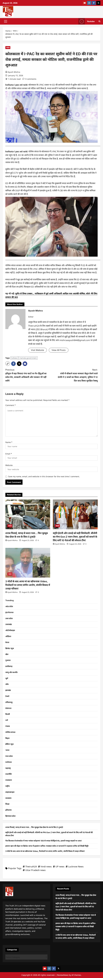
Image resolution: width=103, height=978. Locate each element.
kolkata (14, 358)
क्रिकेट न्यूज (9, 648)
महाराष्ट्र (8, 768)
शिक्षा (7, 804)
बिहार (7, 738)
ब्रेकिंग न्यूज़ (9, 744)
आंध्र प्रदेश (9, 606)
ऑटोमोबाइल (10, 630)
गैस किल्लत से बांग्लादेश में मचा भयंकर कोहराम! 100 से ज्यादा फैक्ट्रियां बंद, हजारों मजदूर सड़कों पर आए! (43, 841)
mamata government (28, 358)
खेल (6, 654)
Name (8, 442)
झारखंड (8, 690)
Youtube (91, 21)
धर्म (6, 720)
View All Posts (59, 350)
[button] (5, 21)
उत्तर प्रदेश (9, 618)
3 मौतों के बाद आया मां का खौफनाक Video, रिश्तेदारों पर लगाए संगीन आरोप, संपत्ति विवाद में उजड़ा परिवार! (27, 585)
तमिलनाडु (8, 702)
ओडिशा (8, 636)
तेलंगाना (8, 708)
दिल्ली (7, 714)
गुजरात (8, 660)
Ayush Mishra (14, 72)
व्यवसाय (8, 798)
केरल (7, 642)
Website (9, 465)
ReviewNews (62, 975)
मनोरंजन (8, 762)
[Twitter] (98, 3)
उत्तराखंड (8, 624)
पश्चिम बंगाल (10, 732)
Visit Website (37, 350)
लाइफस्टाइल (9, 792)
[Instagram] (89, 3)
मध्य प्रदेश (9, 756)
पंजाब (7, 726)
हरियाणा (8, 810)
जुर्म (6, 678)
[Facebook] (94, 3)
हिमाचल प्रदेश (10, 816)
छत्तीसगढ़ (8, 666)
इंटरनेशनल (9, 612)
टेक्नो (7, 696)
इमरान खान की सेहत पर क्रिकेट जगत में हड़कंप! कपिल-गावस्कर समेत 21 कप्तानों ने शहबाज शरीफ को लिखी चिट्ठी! (47, 846)
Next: (78, 375)
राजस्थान (8, 780)
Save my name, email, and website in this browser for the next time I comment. (44, 476)
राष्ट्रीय (7, 786)
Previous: (26, 375)
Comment (10, 405)
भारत (8, 47)
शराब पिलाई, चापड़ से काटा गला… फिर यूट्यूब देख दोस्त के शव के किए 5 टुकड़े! (34, 827)
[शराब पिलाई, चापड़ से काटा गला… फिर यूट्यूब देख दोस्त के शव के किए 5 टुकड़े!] (27, 514)
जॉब (7, 684)
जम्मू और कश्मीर (11, 672)
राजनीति (8, 774)
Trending (9, 600)
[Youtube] (85, 3)
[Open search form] (99, 21)
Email (8, 453)
